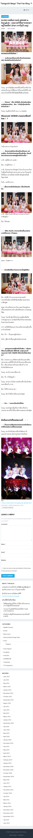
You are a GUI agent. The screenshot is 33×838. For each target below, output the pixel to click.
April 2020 (6, 736)
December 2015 (8, 810)
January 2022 (7, 690)
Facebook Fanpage (13, 596)
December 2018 (8, 766)
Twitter (4, 596)
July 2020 (6, 726)
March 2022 (7, 686)
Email (3, 552)
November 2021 (8, 693)
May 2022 (6, 683)
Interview (5, 16)
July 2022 (6, 680)
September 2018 (8, 776)
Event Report (7, 649)
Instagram (6, 652)
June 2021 (6, 710)
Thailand (8, 644)
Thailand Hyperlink (8, 507)
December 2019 (8, 743)
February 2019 (7, 760)
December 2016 (8, 790)
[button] (26, 10)
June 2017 (6, 783)
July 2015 (6, 820)
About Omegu (13, 835)
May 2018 (6, 780)
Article (5, 631)
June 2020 (6, 730)
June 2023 (6, 676)
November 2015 (8, 813)
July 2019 (6, 746)
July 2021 (6, 706)
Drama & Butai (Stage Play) (11, 637)
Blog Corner (6, 634)
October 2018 (7, 773)
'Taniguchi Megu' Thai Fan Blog (15, 3)
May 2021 (6, 713)
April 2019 (6, 753)
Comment (4, 524)
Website (3, 560)
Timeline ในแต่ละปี (9, 609)
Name (3, 544)
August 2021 (7, 703)
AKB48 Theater (8, 627)
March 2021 (7, 716)
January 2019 (7, 763)
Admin (3, 28)
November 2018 (8, 770)
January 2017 (7, 786)
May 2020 (6, 733)
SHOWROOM (7, 659)
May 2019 (6, 750)
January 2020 (7, 740)
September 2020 (8, 723)
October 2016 (7, 793)
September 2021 (8, 700)
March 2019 (7, 756)
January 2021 (7, 720)
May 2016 (6, 800)
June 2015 (6, 823)
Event (5, 641)
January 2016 (7, 806)
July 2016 (6, 796)
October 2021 (7, 696)
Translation (6, 662)
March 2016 (7, 803)
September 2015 (8, 816)
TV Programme (8, 665)
